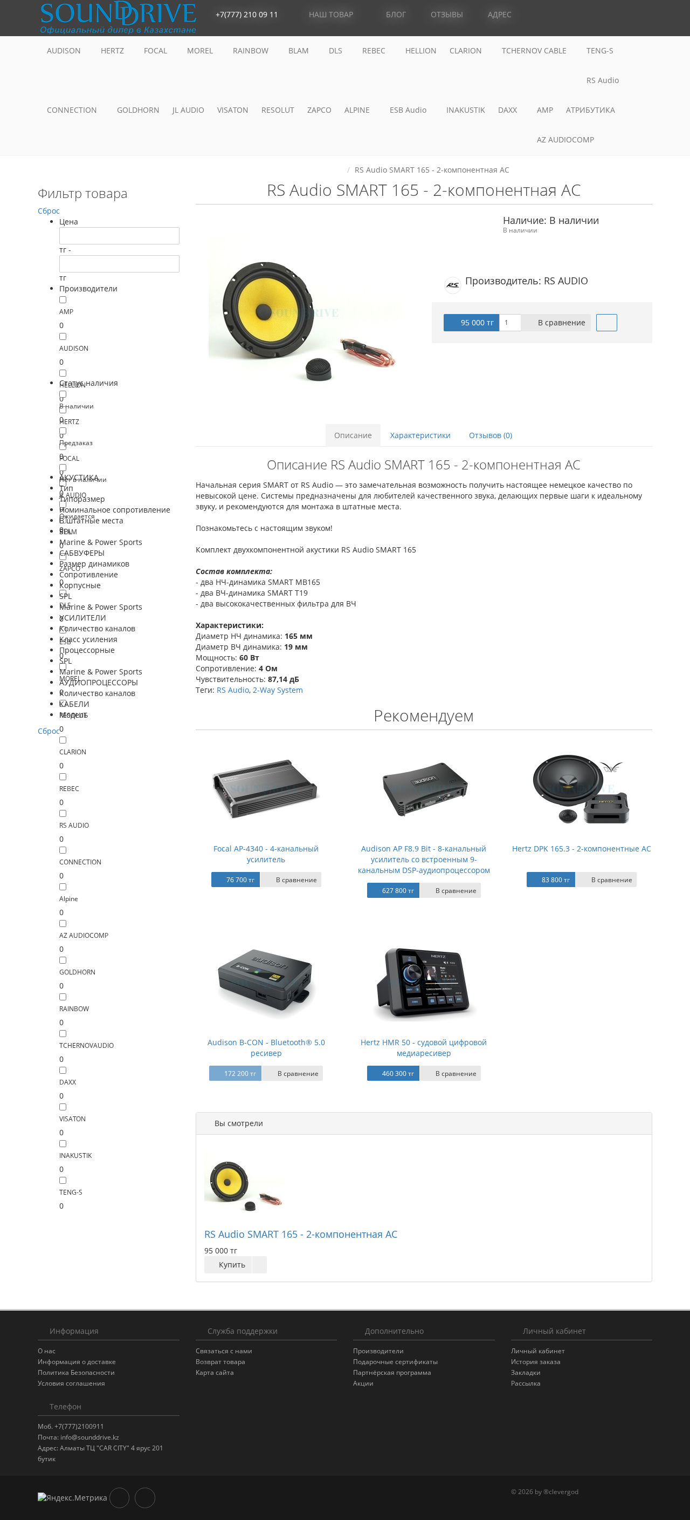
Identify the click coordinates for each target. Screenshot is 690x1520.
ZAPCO (319, 110)
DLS (336, 50)
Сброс (49, 211)
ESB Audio (409, 110)
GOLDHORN (138, 110)
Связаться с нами (224, 1350)
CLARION (467, 50)
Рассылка (526, 1383)
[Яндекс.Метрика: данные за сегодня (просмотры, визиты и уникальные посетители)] (72, 1497)
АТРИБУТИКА (590, 110)
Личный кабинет (538, 1350)
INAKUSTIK (465, 110)
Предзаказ (76, 442)
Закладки (526, 1372)
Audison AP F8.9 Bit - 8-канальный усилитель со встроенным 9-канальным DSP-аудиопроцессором (424, 859)
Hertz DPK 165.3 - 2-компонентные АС (581, 848)
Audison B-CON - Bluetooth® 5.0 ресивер (266, 1047)
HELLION (421, 50)
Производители (378, 1350)
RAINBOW (252, 50)
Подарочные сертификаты (395, 1361)
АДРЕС (499, 14)
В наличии (76, 406)
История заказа (536, 1361)
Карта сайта (215, 1372)
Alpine (68, 898)
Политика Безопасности (76, 1372)
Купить (231, 1264)
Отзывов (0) (490, 435)
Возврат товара (220, 1361)
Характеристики (420, 435)
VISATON (233, 110)
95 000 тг (476, 322)
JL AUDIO (188, 110)
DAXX (508, 110)
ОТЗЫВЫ (446, 14)
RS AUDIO (74, 825)
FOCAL (156, 50)
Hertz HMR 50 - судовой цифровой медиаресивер (424, 1047)
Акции (363, 1383)
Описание (353, 435)
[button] (595, 15)
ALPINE (358, 110)
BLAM (299, 50)
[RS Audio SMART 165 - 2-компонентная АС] (306, 313)
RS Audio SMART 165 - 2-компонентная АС (300, 1234)
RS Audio (602, 80)
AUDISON (65, 50)
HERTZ (113, 50)
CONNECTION (73, 110)
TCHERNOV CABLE (535, 50)
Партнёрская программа (392, 1372)
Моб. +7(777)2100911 (71, 1426)
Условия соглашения (71, 1383)
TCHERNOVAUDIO (86, 1045)
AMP (545, 110)
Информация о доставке (77, 1361)
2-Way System (278, 690)
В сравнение (560, 322)
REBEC (375, 50)
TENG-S (599, 50)
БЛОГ (395, 14)
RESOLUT (277, 110)
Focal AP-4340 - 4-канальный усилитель (266, 853)
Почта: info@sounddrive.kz (78, 1437)
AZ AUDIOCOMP (566, 139)
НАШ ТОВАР (331, 14)
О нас (47, 1350)
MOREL (201, 50)
